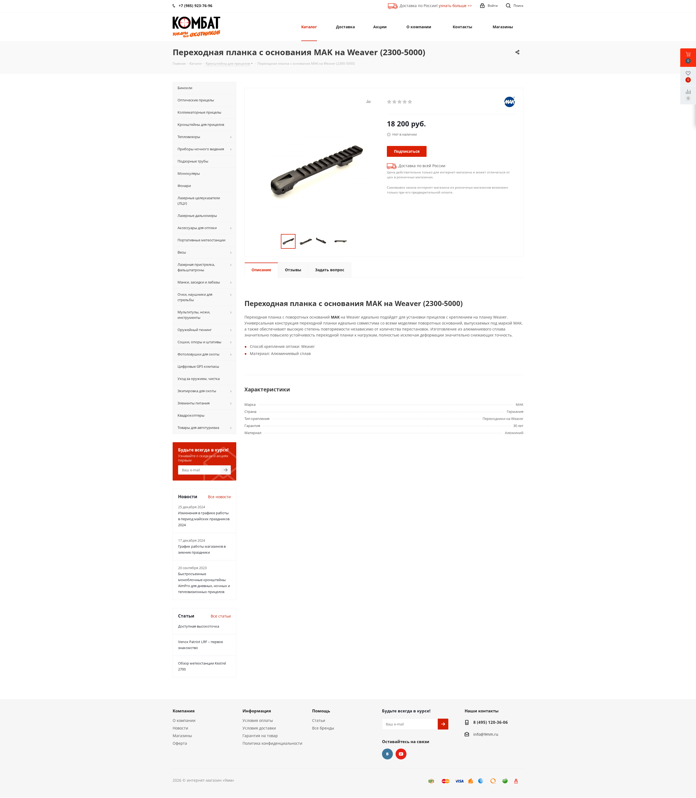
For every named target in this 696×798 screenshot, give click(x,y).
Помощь (321, 710)
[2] (394, 102)
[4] (405, 102)
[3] (399, 102)
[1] (389, 102)
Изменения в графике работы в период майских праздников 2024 (203, 518)
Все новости (219, 496)
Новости (180, 728)
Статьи (318, 720)
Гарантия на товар (260, 735)
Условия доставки (259, 728)
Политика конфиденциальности (272, 743)
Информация (257, 710)
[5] (410, 102)
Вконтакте (387, 754)
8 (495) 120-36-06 (490, 722)
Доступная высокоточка (198, 626)
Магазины (182, 735)
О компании (184, 720)
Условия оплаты (258, 720)
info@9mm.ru (485, 734)
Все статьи (221, 616)
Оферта (180, 743)
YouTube (401, 754)
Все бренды (323, 728)
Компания (184, 710)
